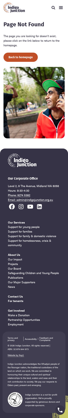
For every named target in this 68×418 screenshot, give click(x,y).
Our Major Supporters (21, 282)
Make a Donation (19, 315)
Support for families (20, 231)
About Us (14, 255)
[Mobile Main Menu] (61, 7)
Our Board (14, 268)
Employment (16, 324)
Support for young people (24, 227)
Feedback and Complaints (46, 339)
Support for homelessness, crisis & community (29, 243)
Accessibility (31, 339)
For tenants (15, 301)
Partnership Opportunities (24, 320)
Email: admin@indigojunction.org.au (30, 200)
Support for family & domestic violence (32, 236)
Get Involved (16, 310)
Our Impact (15, 259)
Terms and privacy (13, 339)
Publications (15, 277)
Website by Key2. (16, 355)
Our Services (16, 222)
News (11, 287)
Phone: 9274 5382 (19, 195)
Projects (13, 264)
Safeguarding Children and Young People (33, 273)
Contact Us (15, 296)
